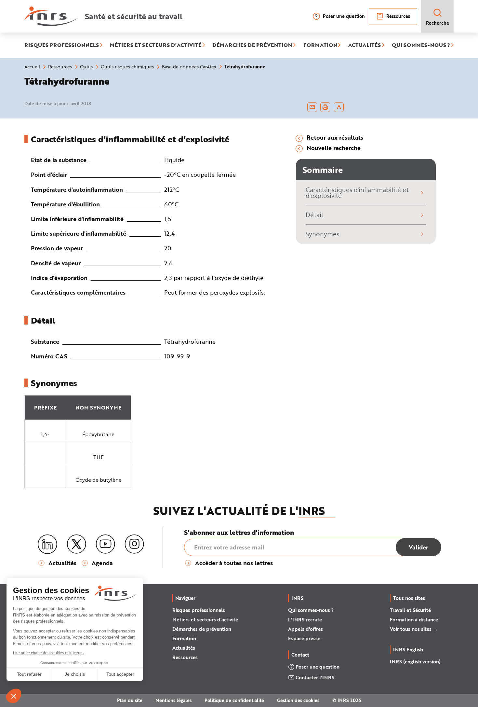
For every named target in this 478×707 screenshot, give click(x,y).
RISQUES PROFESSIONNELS (61, 45)
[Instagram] (134, 544)
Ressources (398, 16)
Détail (314, 214)
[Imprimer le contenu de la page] (325, 107)
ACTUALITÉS (364, 45)
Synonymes (322, 233)
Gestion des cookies (298, 700)
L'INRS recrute (305, 619)
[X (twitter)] (76, 544)
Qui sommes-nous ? (311, 610)
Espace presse (304, 638)
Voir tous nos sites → (414, 628)
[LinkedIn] (47, 544)
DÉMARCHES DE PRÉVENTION (252, 45)
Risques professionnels (198, 610)
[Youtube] (105, 544)
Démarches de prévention (201, 628)
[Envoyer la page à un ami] (312, 107)
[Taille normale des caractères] (339, 107)
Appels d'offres (305, 628)
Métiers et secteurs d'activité (205, 619)
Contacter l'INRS (315, 677)
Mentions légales (173, 700)
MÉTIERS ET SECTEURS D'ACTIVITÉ (155, 45)
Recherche (437, 23)
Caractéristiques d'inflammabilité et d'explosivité (357, 192)
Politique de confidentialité (234, 700)
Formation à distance (414, 619)
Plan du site (129, 700)
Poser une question (344, 16)
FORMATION (320, 45)
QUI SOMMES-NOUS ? (421, 45)
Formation (184, 638)
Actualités (183, 647)
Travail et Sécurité (410, 610)
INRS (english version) (415, 661)
